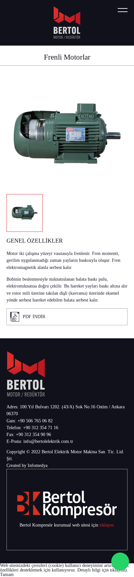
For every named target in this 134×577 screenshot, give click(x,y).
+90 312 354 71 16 (40, 427)
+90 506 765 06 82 (35, 420)
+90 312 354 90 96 (33, 434)
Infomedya (37, 465)
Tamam (7, 574)
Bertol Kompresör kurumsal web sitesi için (60, 525)
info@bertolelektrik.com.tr (48, 441)
